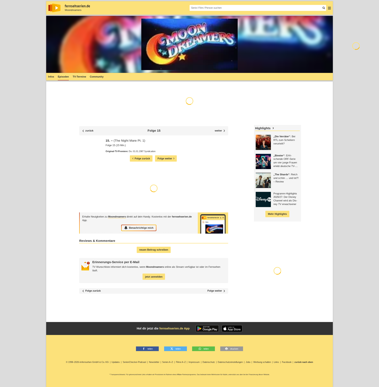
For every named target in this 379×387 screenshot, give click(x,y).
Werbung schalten (262, 362)
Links (276, 362)
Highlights (263, 128)
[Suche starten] (323, 8)
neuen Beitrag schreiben (153, 249)
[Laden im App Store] (232, 328)
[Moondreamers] (213, 222)
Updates (116, 362)
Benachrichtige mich (141, 227)
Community (96, 76)
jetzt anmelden (153, 276)
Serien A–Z (167, 362)
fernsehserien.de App (174, 328)
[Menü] (329, 8)
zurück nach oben (303, 362)
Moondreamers (73, 10)
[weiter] (220, 130)
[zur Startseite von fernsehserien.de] (54, 8)
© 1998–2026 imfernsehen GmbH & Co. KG (87, 362)
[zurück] (87, 130)
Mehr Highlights (277, 214)
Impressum (194, 362)
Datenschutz (209, 362)
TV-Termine (79, 76)
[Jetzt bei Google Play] (207, 328)
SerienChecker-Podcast (134, 362)
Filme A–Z (181, 362)
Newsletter (154, 362)
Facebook (287, 362)
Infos (51, 76)
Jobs (248, 362)
